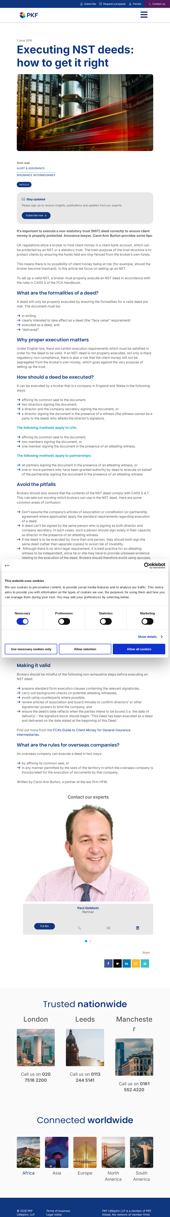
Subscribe (90, 3)
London (35, 1019)
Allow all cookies (139, 649)
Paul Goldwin (88, 908)
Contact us (158, 3)
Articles (24, 184)
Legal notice (54, 1214)
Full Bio (44, 926)
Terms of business (58, 1210)
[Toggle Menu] (144, 15)
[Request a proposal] (100, 3)
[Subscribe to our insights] (81, 4)
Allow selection (85, 649)
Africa (28, 1173)
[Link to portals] (130, 4)
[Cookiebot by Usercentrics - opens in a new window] (147, 565)
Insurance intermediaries (36, 175)
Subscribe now (34, 215)
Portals (137, 3)
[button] (86, 941)
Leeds (85, 1019)
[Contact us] (147, 4)
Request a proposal (114, 3)
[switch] (64, 621)
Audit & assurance (31, 168)
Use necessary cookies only (31, 649)
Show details (147, 636)
